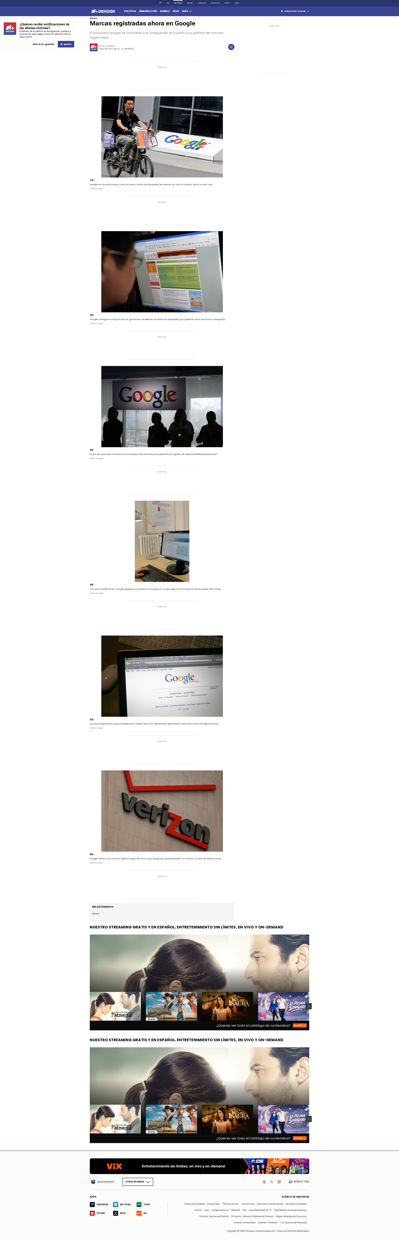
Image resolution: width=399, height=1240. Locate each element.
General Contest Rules (244, 1222)
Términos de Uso (230, 1204)
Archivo (198, 1210)
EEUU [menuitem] (176, 11)
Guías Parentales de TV (260, 1210)
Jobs (206, 1210)
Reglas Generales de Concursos (291, 1216)
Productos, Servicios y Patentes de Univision (252, 1216)
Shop (237, 3)
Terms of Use (247, 1204)
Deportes (215, 3)
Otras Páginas (134, 1181)
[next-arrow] (308, 1006)
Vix (168, 3)
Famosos (202, 3)
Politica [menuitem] (130, 11)
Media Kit (235, 1210)
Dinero (93, 18)
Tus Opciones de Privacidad (293, 1222)
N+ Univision (109, 46)
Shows (190, 3)
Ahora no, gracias (43, 44)
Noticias (178, 3)
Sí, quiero (66, 44)
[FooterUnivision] (102, 1182)
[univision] (102, 11)
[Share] (231, 47)
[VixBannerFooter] (199, 1166)
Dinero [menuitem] (165, 11)
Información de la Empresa (270, 1204)
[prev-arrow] (87, 1006)
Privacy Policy (213, 1204)
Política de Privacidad (195, 1204)
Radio (227, 3)
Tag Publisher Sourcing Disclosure (290, 1210)
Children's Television (268, 1222)
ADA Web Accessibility (296, 1204)
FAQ (244, 1210)
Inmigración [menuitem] (148, 11)
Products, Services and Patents (214, 1216)
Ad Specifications (220, 1210)
